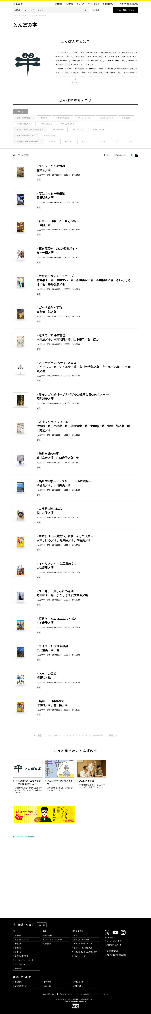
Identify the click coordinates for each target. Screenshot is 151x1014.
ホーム (15, 15)
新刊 (75, 935)
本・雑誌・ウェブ (126, 10)
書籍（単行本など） (22, 939)
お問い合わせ (93, 4)
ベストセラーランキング (83, 944)
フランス (84, 141)
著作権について (109, 4)
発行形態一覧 (20, 964)
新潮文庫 (18, 944)
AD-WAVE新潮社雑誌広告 (116, 955)
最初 (40, 735)
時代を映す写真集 (67, 124)
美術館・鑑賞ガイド (24, 124)
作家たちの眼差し (50, 135)
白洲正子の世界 (58, 130)
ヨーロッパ (68, 141)
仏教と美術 (126, 118)
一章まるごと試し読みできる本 (85, 952)
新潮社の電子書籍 (21, 956)
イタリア (52, 141)
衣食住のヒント (99, 130)
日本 (116, 141)
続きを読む (75, 82)
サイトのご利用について (48, 994)
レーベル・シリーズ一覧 (29, 15)
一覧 (43, 925)
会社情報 (58, 4)
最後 (111, 735)
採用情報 (69, 4)
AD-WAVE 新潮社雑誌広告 (129, 4)
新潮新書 (18, 948)
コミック (18, 952)
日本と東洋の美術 (62, 118)
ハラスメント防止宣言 (84, 994)
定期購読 (47, 944)
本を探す (18, 935)
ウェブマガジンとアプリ (53, 939)
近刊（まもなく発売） (82, 939)
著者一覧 (18, 968)
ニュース (80, 4)
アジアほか (101, 141)
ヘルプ (97, 994)
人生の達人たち (78, 130)
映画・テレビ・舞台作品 (83, 948)
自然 (130, 141)
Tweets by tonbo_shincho (23, 837)
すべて (20, 112)
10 (90, 735)
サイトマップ (106, 994)
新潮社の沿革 (78, 982)
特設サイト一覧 (79, 956)
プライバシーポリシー (66, 994)
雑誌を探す (48, 935)
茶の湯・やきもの (106, 118)
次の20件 (98, 735)
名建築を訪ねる (46, 124)
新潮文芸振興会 (113, 951)
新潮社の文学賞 (21, 986)
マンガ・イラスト (84, 118)
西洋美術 (44, 118)
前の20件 (53, 735)
